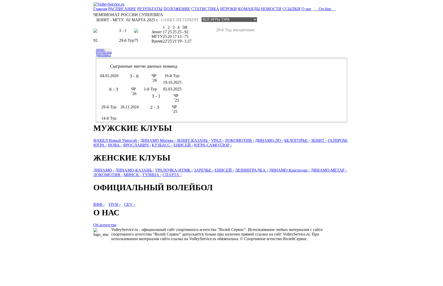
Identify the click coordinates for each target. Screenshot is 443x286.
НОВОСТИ (271, 9)
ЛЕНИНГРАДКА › (251, 170)
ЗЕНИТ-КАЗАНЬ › (193, 140)
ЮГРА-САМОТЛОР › (213, 145)
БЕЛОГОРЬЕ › (297, 140)
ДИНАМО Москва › (158, 140)
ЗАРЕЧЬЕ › (204, 170)
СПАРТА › (172, 175)
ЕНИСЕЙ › (183, 145)
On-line (324, 9)
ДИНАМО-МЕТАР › (329, 170)
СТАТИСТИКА (205, 9)
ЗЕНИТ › (319, 140)
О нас (306, 9)
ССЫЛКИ (291, 9)
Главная (100, 9)
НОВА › (115, 145)
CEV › (129, 204)
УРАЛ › (217, 140)
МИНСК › (132, 175)
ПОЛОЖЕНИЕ (177, 9)
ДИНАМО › (103, 170)
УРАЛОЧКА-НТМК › (174, 170)
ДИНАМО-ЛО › (269, 140)
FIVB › (114, 204)
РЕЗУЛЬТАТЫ (150, 9)
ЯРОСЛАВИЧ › (137, 145)
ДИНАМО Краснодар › (289, 170)
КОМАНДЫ (249, 9)
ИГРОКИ (228, 9)
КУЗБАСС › (162, 145)
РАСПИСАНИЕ (122, 9)
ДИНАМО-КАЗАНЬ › (134, 170)
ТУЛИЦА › (152, 175)
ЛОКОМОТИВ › (239, 140)
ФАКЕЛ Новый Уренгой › (116, 140)
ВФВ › (99, 204)
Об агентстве (104, 225)
